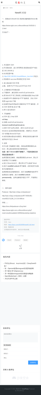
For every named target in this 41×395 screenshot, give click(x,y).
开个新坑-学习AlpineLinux (14, 271)
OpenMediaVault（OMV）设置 (15, 276)
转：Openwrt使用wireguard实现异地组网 (19, 268)
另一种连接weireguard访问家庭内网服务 (19, 273)
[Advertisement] (20, 49)
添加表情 (8, 345)
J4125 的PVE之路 (11, 279)
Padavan (17, 240)
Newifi (9, 240)
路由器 (25, 240)
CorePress (25, 389)
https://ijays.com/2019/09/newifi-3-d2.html (21, 224)
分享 (20, 248)
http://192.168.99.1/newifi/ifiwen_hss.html (18, 76)
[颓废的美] (20, 2)
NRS (11, 8)
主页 (6, 8)
